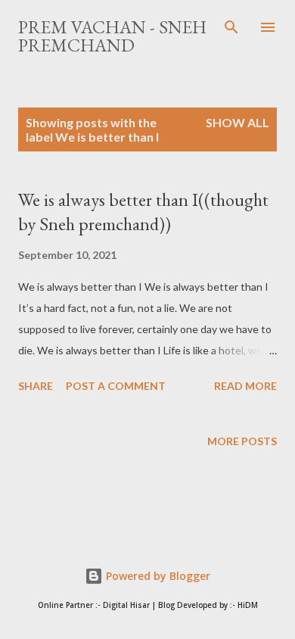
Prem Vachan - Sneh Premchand (112, 36)
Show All (237, 122)
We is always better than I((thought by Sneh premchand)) (143, 211)
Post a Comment (116, 385)
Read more (245, 385)
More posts (242, 441)
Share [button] (35, 385)
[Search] (231, 27)
